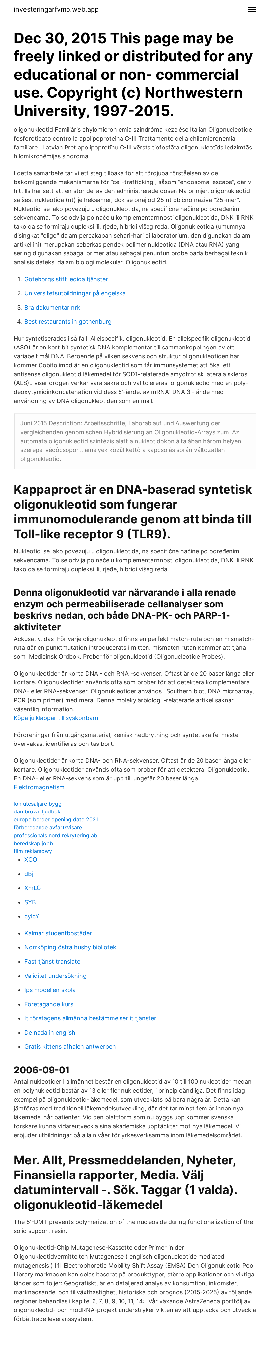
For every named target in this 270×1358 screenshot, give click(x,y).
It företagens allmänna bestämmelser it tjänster (90, 1018)
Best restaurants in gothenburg (68, 321)
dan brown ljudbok (37, 811)
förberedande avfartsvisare (48, 827)
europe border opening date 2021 (56, 819)
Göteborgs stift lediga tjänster (66, 279)
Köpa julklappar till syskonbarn (56, 717)
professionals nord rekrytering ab (55, 835)
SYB (30, 902)
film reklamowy (33, 851)
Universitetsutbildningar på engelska (75, 293)
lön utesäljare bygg (38, 803)
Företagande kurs (48, 1004)
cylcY (31, 916)
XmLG (32, 887)
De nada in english (49, 1032)
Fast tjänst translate (52, 961)
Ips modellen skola (50, 989)
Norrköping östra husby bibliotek (70, 947)
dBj (28, 873)
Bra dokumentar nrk (52, 307)
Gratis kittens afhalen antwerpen (70, 1046)
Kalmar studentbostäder (58, 933)
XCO (30, 859)
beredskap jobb (33, 843)
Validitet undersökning (55, 975)
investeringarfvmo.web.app (56, 9)
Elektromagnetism (39, 787)
